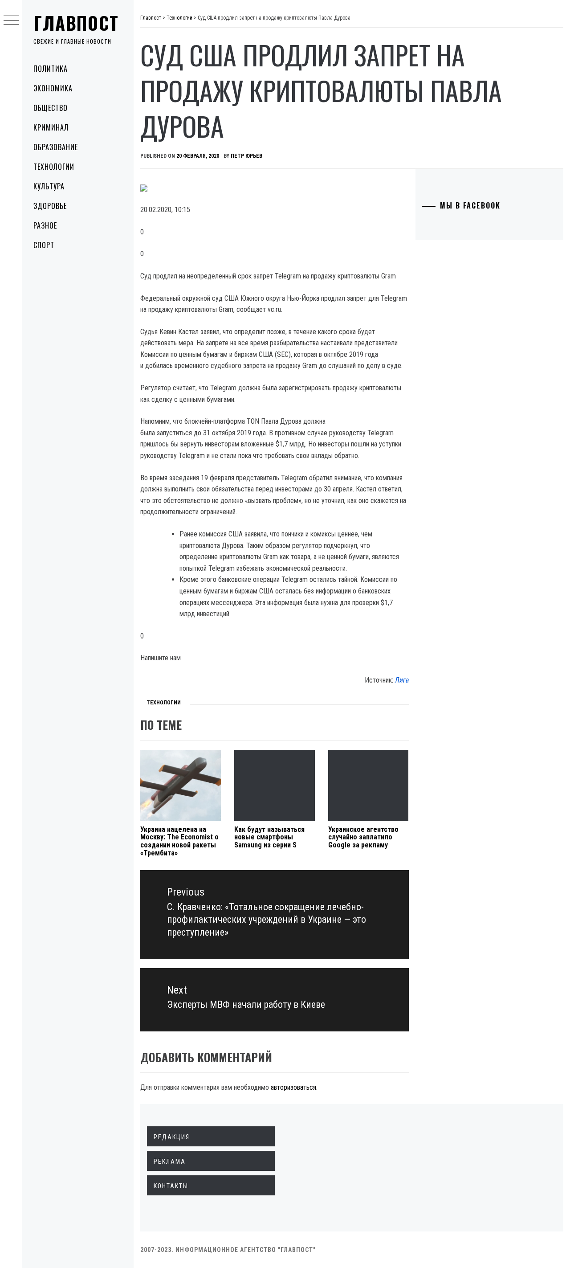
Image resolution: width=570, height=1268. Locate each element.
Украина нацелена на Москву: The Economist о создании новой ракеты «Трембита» (179, 841)
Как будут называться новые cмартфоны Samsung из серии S (269, 837)
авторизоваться (293, 1087)
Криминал (51, 127)
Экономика (53, 88)
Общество (50, 107)
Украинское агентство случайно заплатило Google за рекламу (363, 837)
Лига (402, 680)
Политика (50, 68)
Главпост (76, 22)
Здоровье (50, 205)
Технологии (53, 166)
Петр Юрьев (246, 156)
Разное (45, 225)
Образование (55, 147)
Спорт (43, 245)
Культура (49, 186)
